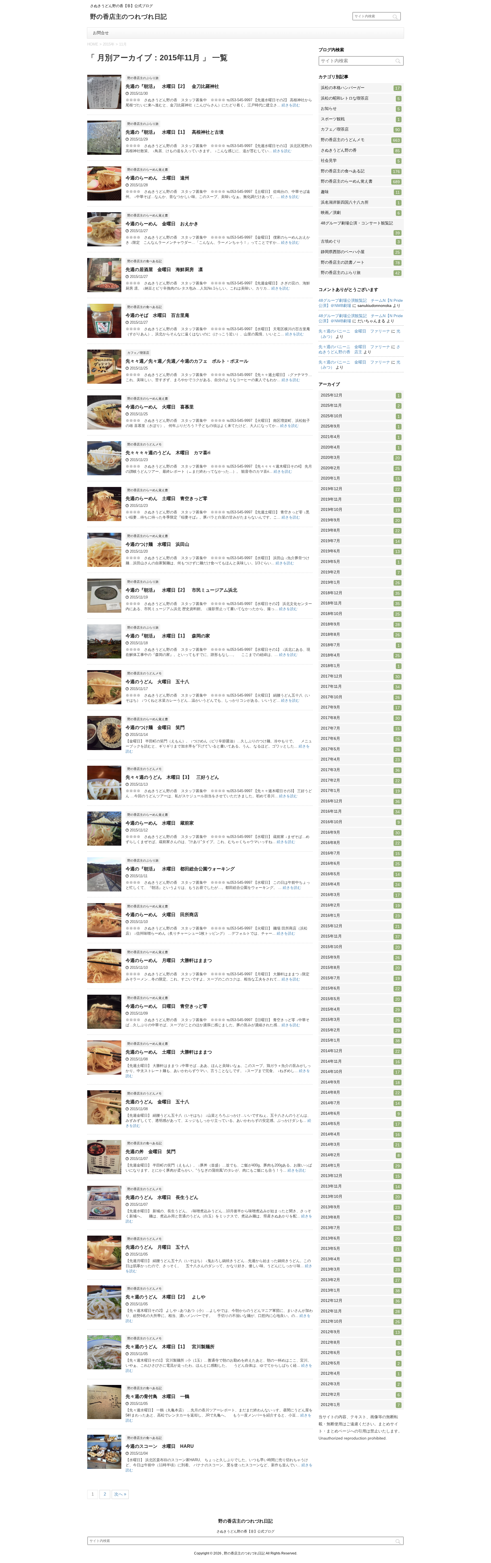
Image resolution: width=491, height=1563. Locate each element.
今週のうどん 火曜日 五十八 (157, 681)
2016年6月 (360, 863)
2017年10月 (360, 697)
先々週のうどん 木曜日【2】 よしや (165, 1296)
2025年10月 (360, 416)
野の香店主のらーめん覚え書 (360, 181)
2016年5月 (360, 874)
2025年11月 (360, 405)
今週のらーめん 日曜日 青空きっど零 (166, 1006)
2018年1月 (360, 665)
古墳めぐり (360, 241)
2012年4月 (360, 1373)
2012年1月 (360, 1404)
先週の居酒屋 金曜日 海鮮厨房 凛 (164, 269)
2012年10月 (360, 1321)
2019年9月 (360, 520)
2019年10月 (360, 509)
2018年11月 (360, 603)
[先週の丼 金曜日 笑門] (104, 1171)
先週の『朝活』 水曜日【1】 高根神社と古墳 (175, 132)
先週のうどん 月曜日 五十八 (157, 1247)
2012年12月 (360, 1300)
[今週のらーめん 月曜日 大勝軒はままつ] (104, 980)
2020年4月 (360, 447)
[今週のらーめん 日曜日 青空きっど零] (104, 1026)
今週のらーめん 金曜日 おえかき (162, 223)
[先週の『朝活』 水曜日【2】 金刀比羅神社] (104, 106)
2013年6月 (360, 1238)
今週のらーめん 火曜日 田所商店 (162, 914)
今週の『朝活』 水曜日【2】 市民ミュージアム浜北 (181, 590)
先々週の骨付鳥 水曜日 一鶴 (157, 1396)
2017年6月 (360, 738)
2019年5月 (360, 561)
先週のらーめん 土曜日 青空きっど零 (166, 498)
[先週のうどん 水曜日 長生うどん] (104, 1217)
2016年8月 (360, 842)
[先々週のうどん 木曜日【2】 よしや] (104, 1316)
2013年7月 (360, 1227)
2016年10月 (360, 822)
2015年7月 (360, 978)
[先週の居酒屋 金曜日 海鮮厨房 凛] (104, 289)
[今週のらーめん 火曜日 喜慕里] (104, 426)
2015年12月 (360, 926)
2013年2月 (360, 1280)
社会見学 (360, 160)
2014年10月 (360, 1071)
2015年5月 (360, 999)
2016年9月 (360, 832)
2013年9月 (360, 1207)
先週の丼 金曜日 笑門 (151, 1151)
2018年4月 (360, 655)
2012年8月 (360, 1342)
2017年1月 (360, 790)
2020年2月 (360, 468)
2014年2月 (360, 1155)
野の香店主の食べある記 (360, 171)
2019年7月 (360, 541)
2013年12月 (360, 1175)
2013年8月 (360, 1217)
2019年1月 (360, 582)
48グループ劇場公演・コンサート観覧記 (360, 228)
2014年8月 (360, 1092)
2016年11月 (360, 811)
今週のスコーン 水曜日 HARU (160, 1446)
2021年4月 (360, 436)
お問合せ (101, 32)
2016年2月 (360, 905)
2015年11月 (360, 936)
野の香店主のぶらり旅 (360, 272)
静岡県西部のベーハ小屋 (360, 252)
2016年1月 (360, 915)
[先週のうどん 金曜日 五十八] (104, 1121)
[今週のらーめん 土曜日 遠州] (104, 197)
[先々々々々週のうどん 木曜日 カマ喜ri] (104, 472)
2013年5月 (360, 1248)
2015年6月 (360, 988)
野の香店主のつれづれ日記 (128, 17)
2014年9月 (360, 1082)
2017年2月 (360, 780)
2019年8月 (360, 530)
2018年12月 (360, 593)
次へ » (120, 1494)
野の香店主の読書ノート (360, 262)
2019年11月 (360, 499)
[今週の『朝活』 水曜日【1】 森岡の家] (104, 655)
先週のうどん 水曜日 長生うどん (162, 1197)
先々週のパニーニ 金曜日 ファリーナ (354, 331)
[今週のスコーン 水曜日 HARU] (104, 1466)
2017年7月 (360, 728)
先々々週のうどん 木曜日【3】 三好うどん (172, 777)
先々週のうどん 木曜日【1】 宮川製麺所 (170, 1346)
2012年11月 (360, 1311)
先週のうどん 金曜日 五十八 (157, 1101)
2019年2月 (360, 572)
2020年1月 (360, 478)
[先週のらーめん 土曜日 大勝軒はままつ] (104, 1071)
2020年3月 (360, 457)
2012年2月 (360, 1394)
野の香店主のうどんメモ (360, 140)
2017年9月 (360, 707)
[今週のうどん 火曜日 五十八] (104, 701)
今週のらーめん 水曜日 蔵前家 (160, 823)
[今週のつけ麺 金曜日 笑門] (104, 747)
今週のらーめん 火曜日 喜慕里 (160, 406)
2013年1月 (360, 1290)
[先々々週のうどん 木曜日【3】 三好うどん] (104, 797)
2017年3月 (360, 770)
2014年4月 (360, 1134)
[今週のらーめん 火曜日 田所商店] (104, 934)
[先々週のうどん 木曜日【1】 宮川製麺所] (104, 1366)
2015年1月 (360, 1040)
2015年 (109, 44)
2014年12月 (360, 1051)
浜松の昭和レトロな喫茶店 (360, 98)
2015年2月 (360, 1030)
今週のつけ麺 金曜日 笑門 (155, 727)
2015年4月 (360, 1009)
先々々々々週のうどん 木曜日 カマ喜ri (168, 452)
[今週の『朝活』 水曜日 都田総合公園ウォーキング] (104, 888)
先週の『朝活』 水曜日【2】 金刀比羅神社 (172, 86)
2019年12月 (360, 489)
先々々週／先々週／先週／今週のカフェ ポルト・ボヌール (187, 361)
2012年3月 (360, 1384)
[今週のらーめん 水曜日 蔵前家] (104, 843)
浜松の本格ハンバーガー (360, 87)
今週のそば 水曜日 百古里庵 (157, 315)
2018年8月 (360, 634)
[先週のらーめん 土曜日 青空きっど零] (104, 518)
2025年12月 (360, 395)
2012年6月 (360, 1352)
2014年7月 (360, 1103)
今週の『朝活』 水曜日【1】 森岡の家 (168, 635)
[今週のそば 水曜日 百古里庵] (104, 335)
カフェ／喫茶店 (360, 129)
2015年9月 (360, 957)
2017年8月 (360, 717)
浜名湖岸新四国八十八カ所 (360, 202)
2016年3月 (360, 894)
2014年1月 (360, 1165)
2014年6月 (360, 1113)
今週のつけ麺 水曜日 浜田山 (157, 544)
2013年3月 (360, 1269)
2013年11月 (360, 1186)
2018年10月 (360, 613)
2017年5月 (360, 749)
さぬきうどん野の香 (360, 150)
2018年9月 (360, 624)
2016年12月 (360, 801)
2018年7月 (360, 645)
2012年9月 (360, 1332)
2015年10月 (360, 946)
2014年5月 (360, 1123)
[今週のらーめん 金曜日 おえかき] (104, 243)
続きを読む (291, 105)
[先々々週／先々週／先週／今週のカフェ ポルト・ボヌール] (104, 381)
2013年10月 (360, 1196)
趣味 (360, 192)
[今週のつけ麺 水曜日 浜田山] (104, 564)
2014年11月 (360, 1061)
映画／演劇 (360, 212)
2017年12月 (360, 676)
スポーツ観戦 (360, 119)
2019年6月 (360, 551)
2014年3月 (360, 1144)
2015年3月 (360, 1019)
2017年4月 (360, 759)
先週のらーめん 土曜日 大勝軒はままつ (169, 1052)
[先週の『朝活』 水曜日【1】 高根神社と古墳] (104, 152)
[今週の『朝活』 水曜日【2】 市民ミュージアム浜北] (104, 610)
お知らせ (360, 108)
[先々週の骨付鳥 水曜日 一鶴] (104, 1416)
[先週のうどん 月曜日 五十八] (104, 1267)
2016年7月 (360, 853)
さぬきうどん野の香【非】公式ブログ (245, 1531)
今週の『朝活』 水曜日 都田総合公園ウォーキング (180, 868)
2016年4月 (360, 884)
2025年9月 (360, 426)
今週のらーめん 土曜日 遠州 (157, 177)
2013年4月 (360, 1259)
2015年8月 (360, 967)
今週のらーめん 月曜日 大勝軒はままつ (169, 960)
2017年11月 (360, 686)
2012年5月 (360, 1363)
